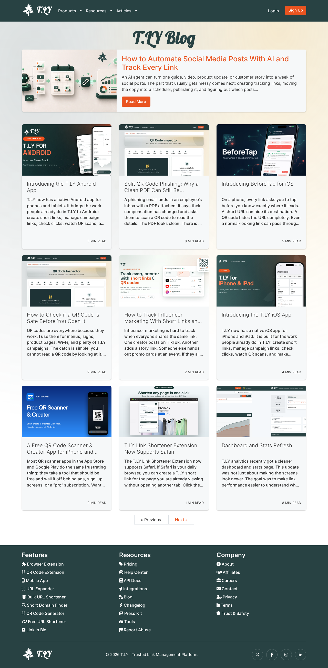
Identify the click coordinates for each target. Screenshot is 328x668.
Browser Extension (45, 564)
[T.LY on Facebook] (272, 654)
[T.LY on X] (257, 654)
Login (273, 10)
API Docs (132, 580)
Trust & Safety (235, 613)
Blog (127, 596)
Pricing (130, 564)
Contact (229, 588)
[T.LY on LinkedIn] (300, 654)
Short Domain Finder (46, 605)
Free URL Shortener (46, 621)
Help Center (135, 572)
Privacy (229, 596)
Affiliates (231, 572)
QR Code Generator (44, 613)
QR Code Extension (44, 572)
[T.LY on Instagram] (286, 654)
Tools (129, 621)
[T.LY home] (37, 11)
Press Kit (132, 613)
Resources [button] (97, 10)
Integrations (134, 588)
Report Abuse (137, 629)
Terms (226, 605)
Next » (181, 519)
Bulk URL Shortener (46, 596)
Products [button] (67, 10)
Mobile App (36, 580)
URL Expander (39, 588)
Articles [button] (124, 10)
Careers (229, 580)
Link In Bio (35, 629)
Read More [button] (136, 101)
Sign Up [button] (296, 10)
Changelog (134, 605)
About (227, 564)
